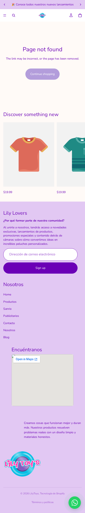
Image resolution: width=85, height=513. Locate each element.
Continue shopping (42, 74)
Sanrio (7, 309)
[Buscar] (13, 15)
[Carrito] (80, 15)
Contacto (9, 323)
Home (7, 294)
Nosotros (9, 330)
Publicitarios (11, 316)
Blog (6, 337)
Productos (10, 302)
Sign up (40, 268)
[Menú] (4, 15)
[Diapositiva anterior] (4, 4)
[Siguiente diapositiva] (80, 4)
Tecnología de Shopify (52, 493)
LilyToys (34, 493)
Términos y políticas (43, 502)
